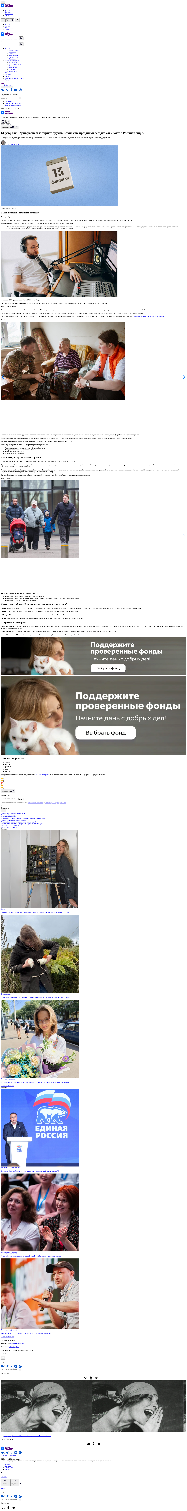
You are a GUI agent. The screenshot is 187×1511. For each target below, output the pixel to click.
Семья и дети (13, 66)
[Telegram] (96, 1378)
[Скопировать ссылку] (101, 1378)
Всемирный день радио (8, 815)
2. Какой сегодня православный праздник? (15, 820)
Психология (13, 71)
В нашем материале (42, 775)
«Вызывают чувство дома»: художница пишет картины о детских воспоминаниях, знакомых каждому (35, 912)
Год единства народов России (14, 78)
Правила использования (13, 105)
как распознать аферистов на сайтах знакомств (148, 316)
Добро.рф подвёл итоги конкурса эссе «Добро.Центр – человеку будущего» (26, 1333)
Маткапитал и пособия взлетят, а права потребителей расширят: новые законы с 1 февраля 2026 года (34, 561)
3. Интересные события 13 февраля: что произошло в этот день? (22, 824)
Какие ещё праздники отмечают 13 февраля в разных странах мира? (23, 818)
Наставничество (14, 55)
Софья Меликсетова (17, 1343)
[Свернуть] (3, 810)
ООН (11, 1347)
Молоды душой (14, 57)
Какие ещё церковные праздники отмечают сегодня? (18, 822)
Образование (9, 14)
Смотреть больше (7, 1086)
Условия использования (35, 803)
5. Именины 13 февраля (9, 827)
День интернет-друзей (8, 817)
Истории (8, 10)
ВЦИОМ (16, 1347)
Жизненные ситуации (12, 60)
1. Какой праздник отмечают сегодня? (13, 813)
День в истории (6, 124)
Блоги (7, 15)
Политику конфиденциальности (55, 803)
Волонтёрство (13, 62)
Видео (7, 80)
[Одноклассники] (91, 1378)
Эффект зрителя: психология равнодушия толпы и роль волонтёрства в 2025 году (28, 402)
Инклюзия (12, 59)
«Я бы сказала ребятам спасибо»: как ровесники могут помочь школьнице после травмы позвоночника (35, 1082)
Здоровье (12, 69)
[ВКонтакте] (86, 1378)
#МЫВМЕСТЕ (10, 75)
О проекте (8, 101)
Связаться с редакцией (8, 1456)
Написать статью (7, 87)
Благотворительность (16, 64)
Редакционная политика (13, 103)
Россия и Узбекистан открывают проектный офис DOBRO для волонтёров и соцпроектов (31, 1256)
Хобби (11, 53)
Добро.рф (14, 1252)
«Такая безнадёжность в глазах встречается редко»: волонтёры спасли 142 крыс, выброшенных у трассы (35, 997)
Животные (12, 52)
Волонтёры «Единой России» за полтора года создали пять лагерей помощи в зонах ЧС (30, 1171)
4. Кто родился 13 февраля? (10, 825)
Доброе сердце (13, 50)
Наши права (13, 67)
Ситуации (8, 12)
